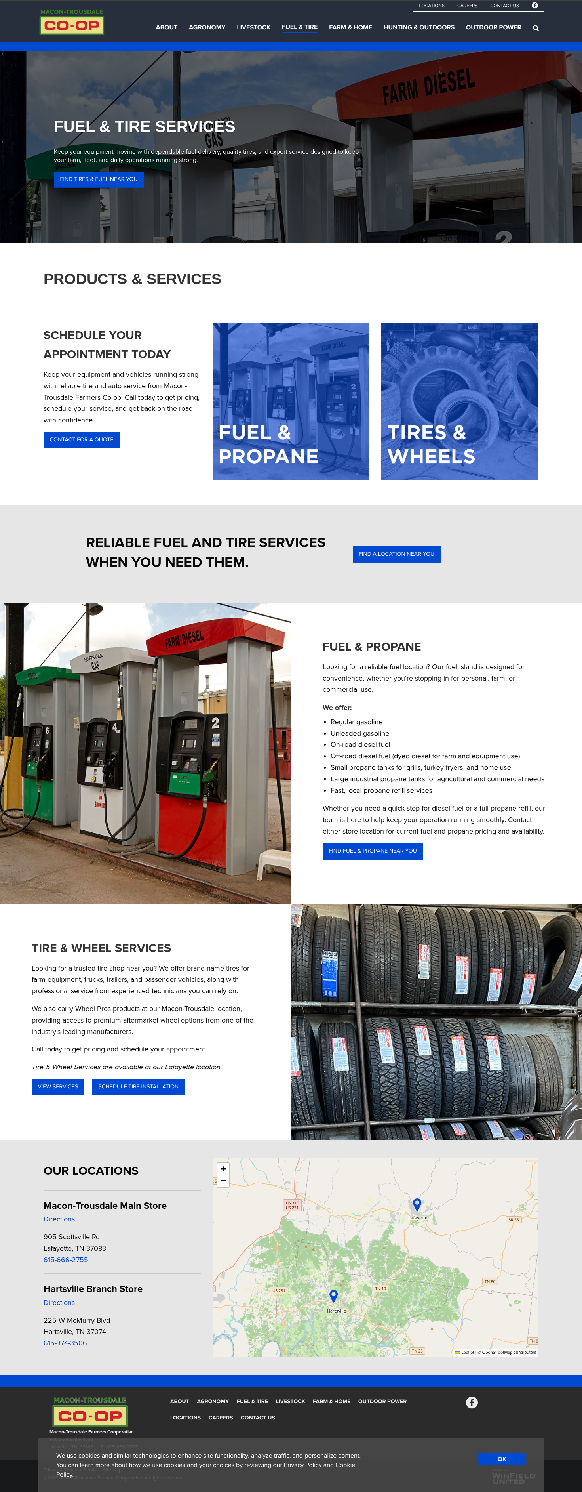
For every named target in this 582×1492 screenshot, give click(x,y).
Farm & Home (350, 27)
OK (502, 1459)
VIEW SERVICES (58, 1087)
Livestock (253, 27)
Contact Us (504, 6)
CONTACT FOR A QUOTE (81, 440)
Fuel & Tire (300, 27)
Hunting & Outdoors (419, 27)
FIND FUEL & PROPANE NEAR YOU (373, 851)
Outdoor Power (493, 27)
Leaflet (467, 1352)
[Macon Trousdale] (87, 28)
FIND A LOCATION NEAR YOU (396, 554)
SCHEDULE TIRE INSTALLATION (138, 1087)
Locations (431, 6)
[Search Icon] (536, 28)
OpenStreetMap (497, 1352)
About (167, 27)
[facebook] (534, 6)
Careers (467, 6)
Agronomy (207, 27)
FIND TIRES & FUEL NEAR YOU (99, 179)
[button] (417, 1204)
